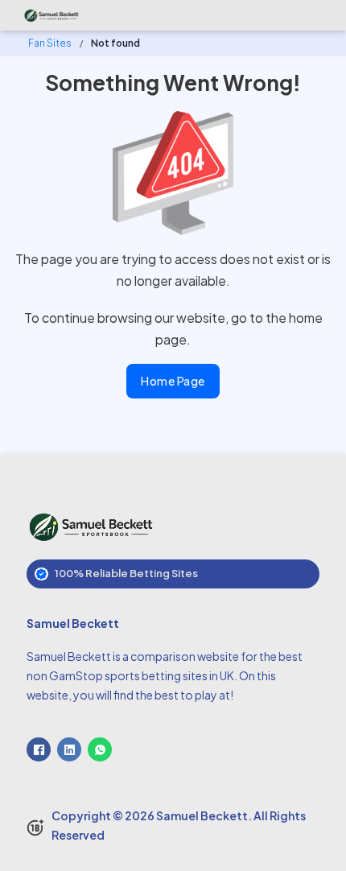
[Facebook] (39, 749)
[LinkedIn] (69, 749)
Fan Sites (50, 43)
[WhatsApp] (100, 749)
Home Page (173, 381)
